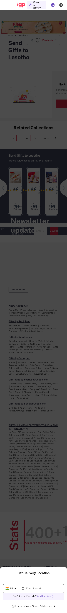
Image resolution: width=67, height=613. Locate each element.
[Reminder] (53, 5)
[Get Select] (47, 5)
